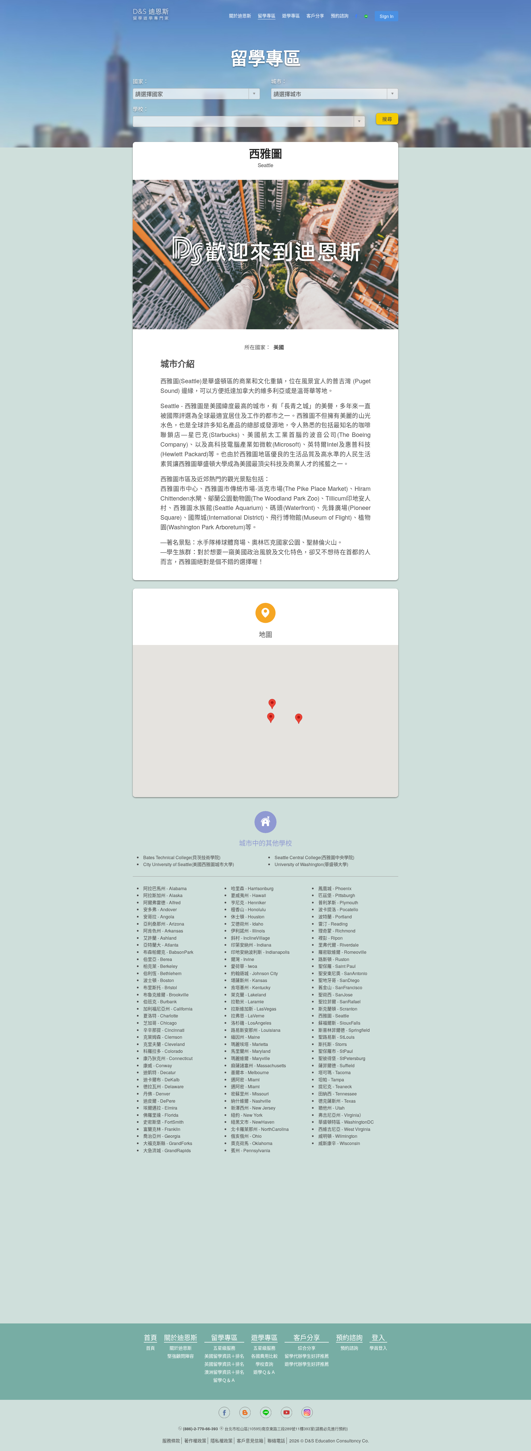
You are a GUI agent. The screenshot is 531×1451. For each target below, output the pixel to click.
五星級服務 (224, 1348)
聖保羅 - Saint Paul (337, 966)
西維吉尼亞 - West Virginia (344, 1129)
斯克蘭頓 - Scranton (337, 1009)
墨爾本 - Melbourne (250, 1072)
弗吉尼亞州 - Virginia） (341, 1115)
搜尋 (387, 118)
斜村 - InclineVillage (250, 938)
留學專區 (266, 15)
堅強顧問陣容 (180, 1356)
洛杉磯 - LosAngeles (251, 1023)
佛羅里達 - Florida (160, 1115)
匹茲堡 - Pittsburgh (336, 895)
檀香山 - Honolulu (248, 909)
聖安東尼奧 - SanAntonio (342, 973)
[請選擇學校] (249, 130)
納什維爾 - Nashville (251, 1101)
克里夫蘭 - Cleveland (164, 1044)
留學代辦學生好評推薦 (307, 1356)
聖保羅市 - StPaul (335, 1051)
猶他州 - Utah (331, 1108)
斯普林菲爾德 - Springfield (344, 1030)
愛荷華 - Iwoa (244, 966)
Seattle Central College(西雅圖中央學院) (314, 857)
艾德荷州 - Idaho (247, 924)
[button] (298, 719)
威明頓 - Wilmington (337, 1136)
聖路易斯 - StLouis (336, 1037)
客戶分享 (315, 15)
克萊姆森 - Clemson (162, 1037)
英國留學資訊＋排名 (224, 1364)
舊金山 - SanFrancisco (340, 987)
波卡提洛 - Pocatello (338, 909)
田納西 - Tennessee (337, 1093)
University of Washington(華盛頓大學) (311, 864)
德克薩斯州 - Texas (337, 1101)
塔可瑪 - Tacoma (334, 1072)
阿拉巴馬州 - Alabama (165, 888)
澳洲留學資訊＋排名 (224, 1372)
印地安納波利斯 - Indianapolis (260, 952)
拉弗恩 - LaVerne (247, 1015)
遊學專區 (291, 15)
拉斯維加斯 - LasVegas (253, 1009)
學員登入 (378, 1348)
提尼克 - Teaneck (335, 1086)
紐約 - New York (246, 1115)
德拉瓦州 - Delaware (163, 1086)
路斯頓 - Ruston (333, 959)
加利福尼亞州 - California (167, 1009)
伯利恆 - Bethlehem (162, 973)
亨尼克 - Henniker (248, 902)
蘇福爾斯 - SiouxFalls (339, 1023)
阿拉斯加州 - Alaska (163, 895)
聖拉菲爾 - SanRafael (339, 1001)
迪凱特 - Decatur (159, 1072)
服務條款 (171, 1440)
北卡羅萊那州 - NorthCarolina (260, 1129)
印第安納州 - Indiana (251, 945)
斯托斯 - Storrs (332, 1044)
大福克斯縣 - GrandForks (167, 1143)
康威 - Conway (157, 1065)
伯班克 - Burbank (160, 1001)
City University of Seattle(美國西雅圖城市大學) (188, 864)
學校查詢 (264, 1364)
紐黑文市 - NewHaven (252, 1122)
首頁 (150, 1348)
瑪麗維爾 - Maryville (250, 1058)
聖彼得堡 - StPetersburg (341, 1058)
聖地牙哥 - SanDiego (339, 980)
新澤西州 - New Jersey (253, 1108)
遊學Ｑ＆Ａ (264, 1372)
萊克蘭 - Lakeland (248, 994)
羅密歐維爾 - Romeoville (342, 952)
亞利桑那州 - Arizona (163, 924)
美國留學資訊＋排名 (224, 1356)
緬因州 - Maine (245, 1037)
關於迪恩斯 (240, 15)
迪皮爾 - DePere (159, 1101)
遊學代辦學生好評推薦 (307, 1364)
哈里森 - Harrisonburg (252, 888)
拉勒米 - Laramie (247, 1001)
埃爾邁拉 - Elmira (160, 1108)
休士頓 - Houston (247, 916)
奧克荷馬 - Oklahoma (251, 1143)
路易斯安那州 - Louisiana (255, 1030)
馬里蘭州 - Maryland (250, 1051)
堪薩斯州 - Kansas (249, 980)
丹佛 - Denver (156, 1093)
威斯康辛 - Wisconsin (339, 1143)
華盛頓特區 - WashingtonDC (346, 1122)
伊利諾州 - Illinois (248, 930)
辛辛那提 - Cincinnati (163, 1030)
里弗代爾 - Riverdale (338, 945)
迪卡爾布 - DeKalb (161, 1079)
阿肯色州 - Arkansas (163, 930)
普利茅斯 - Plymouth (338, 902)
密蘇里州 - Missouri (250, 1093)
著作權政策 (195, 1440)
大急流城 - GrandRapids (167, 1150)
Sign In (387, 16)
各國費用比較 (264, 1356)
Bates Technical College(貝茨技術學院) (181, 857)
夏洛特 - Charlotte (160, 1015)
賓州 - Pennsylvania (250, 1150)
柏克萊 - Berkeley (160, 966)
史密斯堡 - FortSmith (163, 1122)
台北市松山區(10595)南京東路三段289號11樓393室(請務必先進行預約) (286, 1428)
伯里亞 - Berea (157, 959)
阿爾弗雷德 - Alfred (162, 902)
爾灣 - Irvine (242, 959)
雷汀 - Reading (333, 924)
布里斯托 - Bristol (160, 987)
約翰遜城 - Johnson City (254, 973)
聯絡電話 (276, 1440)
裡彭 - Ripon (330, 938)
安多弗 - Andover (160, 909)
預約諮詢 (339, 15)
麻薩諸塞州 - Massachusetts (258, 1065)
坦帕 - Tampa (331, 1079)
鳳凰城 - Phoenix (335, 888)
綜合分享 (307, 1348)
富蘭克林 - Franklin (161, 1129)
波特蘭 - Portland (335, 916)
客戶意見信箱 (250, 1440)
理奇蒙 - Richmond (336, 930)
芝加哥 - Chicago (160, 1023)
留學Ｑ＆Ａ (224, 1380)
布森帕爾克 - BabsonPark (168, 952)
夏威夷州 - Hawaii (248, 895)
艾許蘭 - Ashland (159, 938)
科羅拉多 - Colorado (163, 1051)
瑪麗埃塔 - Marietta (249, 1044)
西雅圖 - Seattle (333, 1015)
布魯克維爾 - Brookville (166, 994)
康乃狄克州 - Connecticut (167, 1058)
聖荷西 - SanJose (335, 994)
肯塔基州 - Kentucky (250, 987)
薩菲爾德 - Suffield (336, 1065)
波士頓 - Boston (158, 980)
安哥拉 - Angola (158, 916)
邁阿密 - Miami (245, 1079)
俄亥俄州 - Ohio (246, 1136)
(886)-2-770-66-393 (200, 1428)
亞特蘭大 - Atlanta (160, 945)
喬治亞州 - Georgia (161, 1136)
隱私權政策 (221, 1440)
